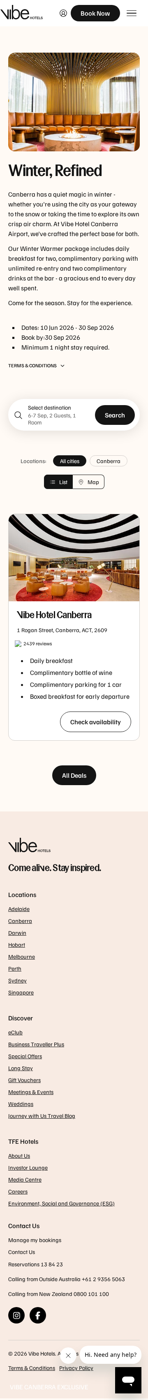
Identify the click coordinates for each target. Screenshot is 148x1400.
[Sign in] (63, 13)
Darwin (17, 932)
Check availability (95, 722)
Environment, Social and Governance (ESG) (61, 1203)
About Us (19, 1155)
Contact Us (21, 1251)
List (63, 481)
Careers (18, 1191)
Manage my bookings (34, 1239)
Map (93, 481)
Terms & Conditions (31, 1367)
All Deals (74, 775)
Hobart (16, 944)
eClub (15, 1032)
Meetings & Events (30, 1091)
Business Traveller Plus (36, 1044)
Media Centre (25, 1179)
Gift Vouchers (24, 1079)
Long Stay (20, 1067)
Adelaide (19, 908)
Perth (14, 968)
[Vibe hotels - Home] (74, 846)
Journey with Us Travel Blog (41, 1115)
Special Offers (25, 1055)
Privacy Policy (76, 1367)
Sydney (17, 980)
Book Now (95, 13)
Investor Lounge (28, 1167)
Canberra (108, 460)
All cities (69, 460)
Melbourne (21, 956)
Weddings (20, 1103)
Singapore (21, 992)
